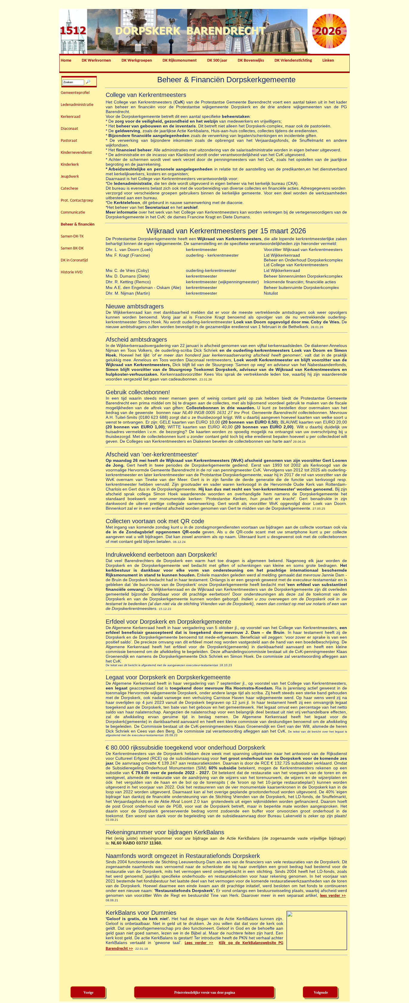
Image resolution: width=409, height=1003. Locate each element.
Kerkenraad (70, 117)
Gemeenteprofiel (75, 93)
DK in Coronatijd (74, 260)
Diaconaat (69, 129)
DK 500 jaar (216, 60)
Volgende (321, 992)
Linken (327, 60)
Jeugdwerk (70, 176)
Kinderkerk (70, 164)
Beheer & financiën (78, 224)
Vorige (88, 992)
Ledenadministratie (77, 105)
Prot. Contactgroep (77, 200)
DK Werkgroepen (136, 60)
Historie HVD (72, 272)
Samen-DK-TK (72, 236)
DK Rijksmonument (179, 60)
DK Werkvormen (96, 60)
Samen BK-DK (72, 248)
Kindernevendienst (76, 152)
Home (65, 60)
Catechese (69, 188)
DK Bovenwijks (250, 60)
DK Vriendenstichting (292, 60)
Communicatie (73, 212)
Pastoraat (69, 140)
